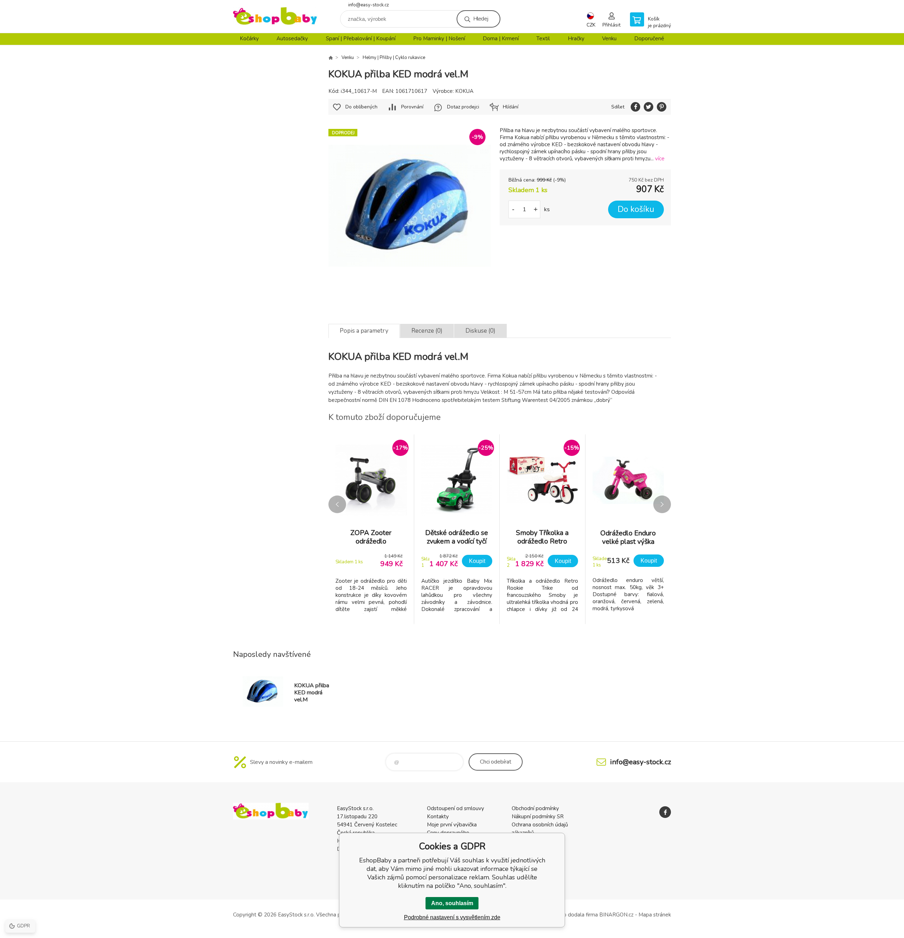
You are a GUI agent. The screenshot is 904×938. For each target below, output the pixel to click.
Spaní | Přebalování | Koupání (361, 38)
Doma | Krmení (501, 38)
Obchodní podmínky (535, 808)
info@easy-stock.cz (368, 5)
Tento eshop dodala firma (567, 914)
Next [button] (662, 504)
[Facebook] (665, 812)
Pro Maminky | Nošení (439, 38)
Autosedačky (292, 38)
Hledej (480, 19)
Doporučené (649, 38)
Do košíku (636, 209)
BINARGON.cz (616, 914)
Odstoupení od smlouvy (455, 808)
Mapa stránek (654, 914)
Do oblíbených (361, 106)
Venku (609, 38)
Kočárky (249, 38)
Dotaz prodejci (463, 106)
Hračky (576, 38)
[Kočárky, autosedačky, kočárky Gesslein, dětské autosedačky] (330, 57)
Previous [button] (337, 504)
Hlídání (510, 106)
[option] (371, 529)
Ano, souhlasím (452, 903)
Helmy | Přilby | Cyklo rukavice (394, 57)
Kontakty (438, 816)
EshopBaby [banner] (275, 16)
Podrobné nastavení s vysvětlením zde (452, 917)
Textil (543, 38)
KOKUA (464, 91)
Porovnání (412, 106)
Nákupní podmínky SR (538, 816)
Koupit (477, 561)
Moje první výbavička (452, 824)
